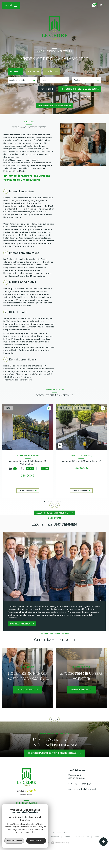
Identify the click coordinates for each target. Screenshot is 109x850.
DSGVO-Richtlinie (82, 837)
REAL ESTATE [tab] (18, 312)
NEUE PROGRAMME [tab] (22, 282)
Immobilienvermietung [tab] (24, 253)
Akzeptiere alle (36, 840)
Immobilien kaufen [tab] (21, 191)
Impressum (55, 837)
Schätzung (51, 71)
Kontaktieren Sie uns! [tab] (23, 359)
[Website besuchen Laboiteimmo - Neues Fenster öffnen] (59, 842)
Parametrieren (14, 840)
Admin (67, 837)
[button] (57, 505)
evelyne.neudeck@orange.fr (82, 789)
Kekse (97, 837)
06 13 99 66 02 (79, 784)
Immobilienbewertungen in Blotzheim (22, 324)
